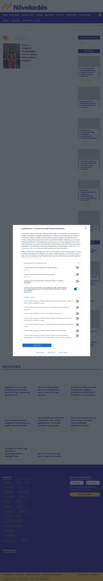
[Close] (86, 229)
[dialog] (51, 290)
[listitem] (51, 263)
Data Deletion (40, 352)
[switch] (76, 267)
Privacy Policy (63, 352)
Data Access (51, 352)
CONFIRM (37, 345)
